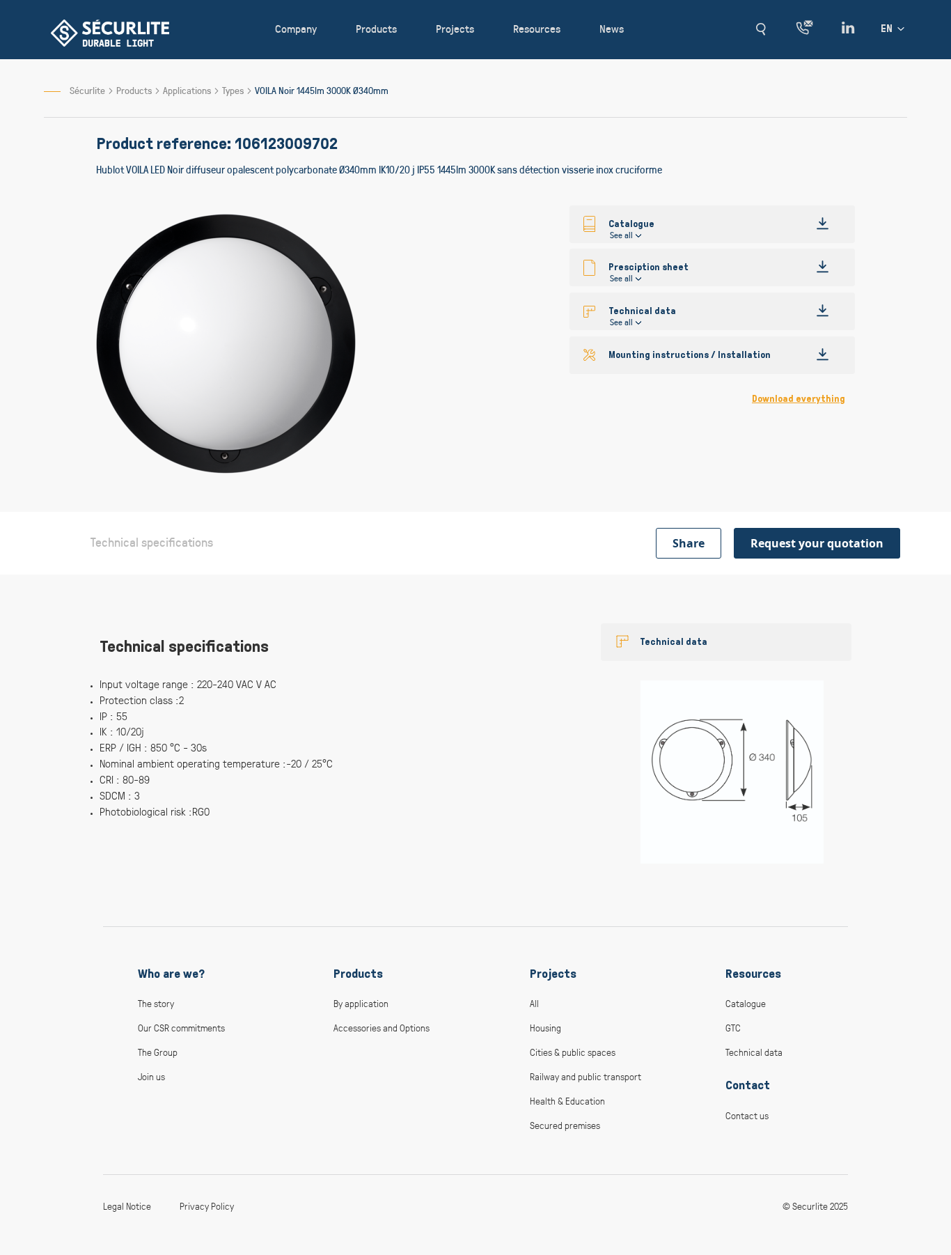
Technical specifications (152, 541)
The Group (158, 1052)
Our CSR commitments (181, 1027)
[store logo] (110, 33)
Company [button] (296, 28)
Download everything (798, 398)
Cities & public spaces (572, 1052)
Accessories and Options (381, 1027)
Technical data (673, 642)
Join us (151, 1076)
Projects (553, 974)
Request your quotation (816, 543)
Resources (753, 974)
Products (135, 90)
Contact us (747, 1115)
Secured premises (565, 1125)
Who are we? (171, 974)
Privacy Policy (207, 1206)
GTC (733, 1027)
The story (156, 1003)
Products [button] (376, 28)
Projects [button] (455, 28)
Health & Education (567, 1100)
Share (689, 543)
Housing (545, 1027)
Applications (188, 90)
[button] (760, 29)
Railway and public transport (585, 1076)
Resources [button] (536, 28)
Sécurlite (87, 90)
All (534, 1003)
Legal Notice (127, 1206)
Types (234, 90)
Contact (747, 1085)
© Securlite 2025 (815, 1206)
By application (360, 1003)
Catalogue (745, 1003)
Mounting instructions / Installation (689, 355)
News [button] (611, 28)
